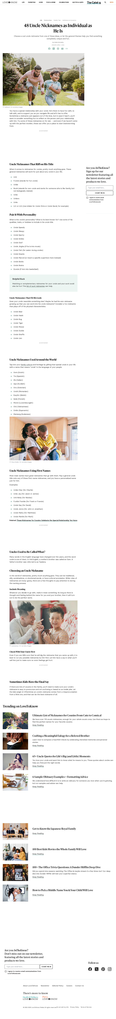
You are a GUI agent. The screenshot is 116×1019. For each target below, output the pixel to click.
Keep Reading (38, 725)
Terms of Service (86, 1007)
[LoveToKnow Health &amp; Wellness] (30, 997)
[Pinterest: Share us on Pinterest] (58, 48)
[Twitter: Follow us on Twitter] (96, 969)
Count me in (99, 193)
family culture (26, 365)
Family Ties (57, 20)
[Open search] (105, 2)
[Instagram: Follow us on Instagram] (109, 969)
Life (41, 20)
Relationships (48, 20)
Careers (69, 986)
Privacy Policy (74, 1007)
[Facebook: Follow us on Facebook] (90, 969)
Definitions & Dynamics (69, 20)
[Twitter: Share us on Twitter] (53, 48)
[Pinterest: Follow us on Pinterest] (103, 969)
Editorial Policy (57, 986)
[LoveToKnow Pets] (50, 997)
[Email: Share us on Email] (62, 48)
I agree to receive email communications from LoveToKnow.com (96, 200)
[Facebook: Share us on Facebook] (49, 48)
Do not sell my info (63, 1007)
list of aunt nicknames (36, 286)
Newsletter (45, 986)
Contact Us (79, 986)
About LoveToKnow (30, 986)
